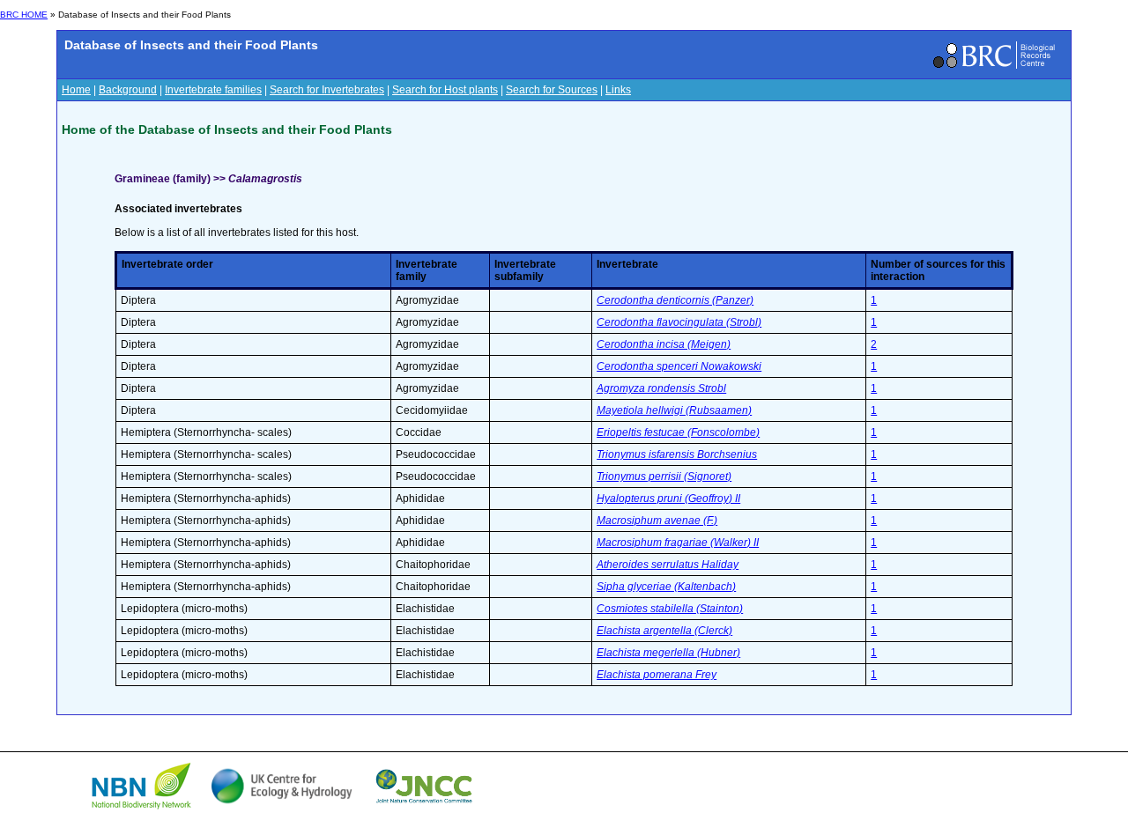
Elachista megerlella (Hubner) (668, 652)
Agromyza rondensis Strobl (661, 388)
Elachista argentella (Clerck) (664, 630)
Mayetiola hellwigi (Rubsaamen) (674, 410)
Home (76, 90)
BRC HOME (24, 14)
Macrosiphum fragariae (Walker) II (678, 542)
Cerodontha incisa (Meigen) (664, 344)
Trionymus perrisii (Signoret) (664, 476)
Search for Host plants (445, 90)
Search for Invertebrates (327, 90)
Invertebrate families (213, 90)
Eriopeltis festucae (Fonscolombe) (678, 432)
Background (128, 90)
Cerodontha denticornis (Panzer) (675, 300)
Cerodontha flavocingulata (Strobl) (679, 322)
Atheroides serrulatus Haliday (667, 564)
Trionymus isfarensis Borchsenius (677, 454)
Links (618, 90)
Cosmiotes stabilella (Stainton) (670, 608)
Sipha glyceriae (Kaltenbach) (666, 586)
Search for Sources (551, 90)
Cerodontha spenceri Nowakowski (679, 366)
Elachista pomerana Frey (656, 675)
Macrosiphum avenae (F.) (657, 520)
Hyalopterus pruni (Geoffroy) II (668, 498)
